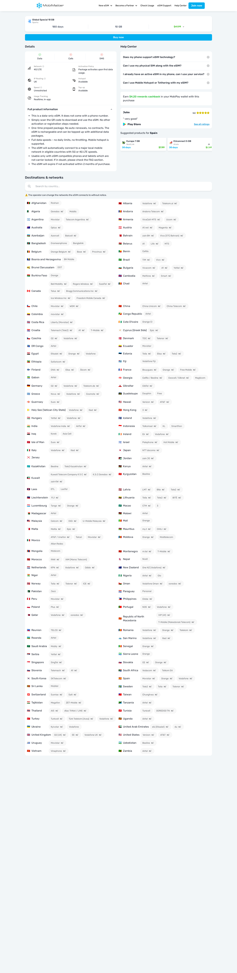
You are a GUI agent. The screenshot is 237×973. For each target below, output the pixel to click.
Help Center (180, 5)
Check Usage (147, 5)
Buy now (118, 37)
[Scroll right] (209, 144)
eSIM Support (164, 5)
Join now (196, 5)
